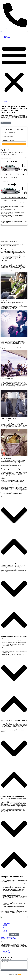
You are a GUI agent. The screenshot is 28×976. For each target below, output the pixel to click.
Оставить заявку (6, 952)
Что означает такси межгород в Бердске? (12, 563)
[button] (14, 69)
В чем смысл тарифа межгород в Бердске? (12, 796)
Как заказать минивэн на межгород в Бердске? (14, 636)
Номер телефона (6, 950)
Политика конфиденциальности (8, 937)
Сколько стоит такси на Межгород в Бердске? (14, 720)
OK (19, 974)
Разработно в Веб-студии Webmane (8, 938)
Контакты (5, 40)
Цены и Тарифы (6, 37)
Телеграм (5, 951)
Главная (5, 36)
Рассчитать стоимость (14, 144)
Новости (5, 38)
